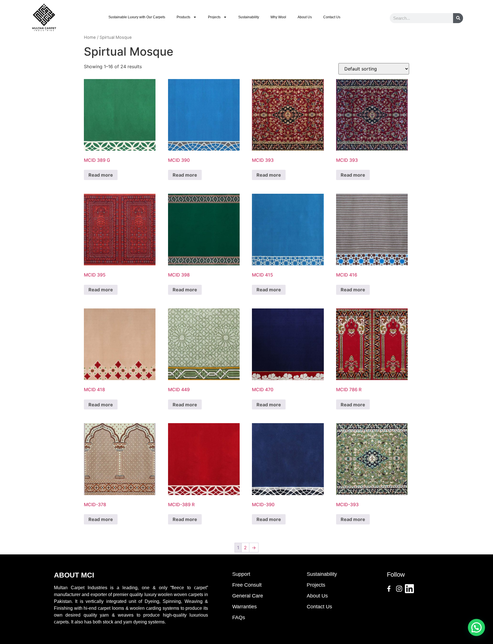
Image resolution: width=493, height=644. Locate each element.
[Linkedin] (409, 589)
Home (90, 37)
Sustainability (248, 17)
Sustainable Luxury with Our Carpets (136, 17)
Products (183, 17)
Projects (214, 17)
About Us (305, 17)
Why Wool (278, 17)
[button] (476, 627)
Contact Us (331, 17)
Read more (100, 175)
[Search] (458, 18)
